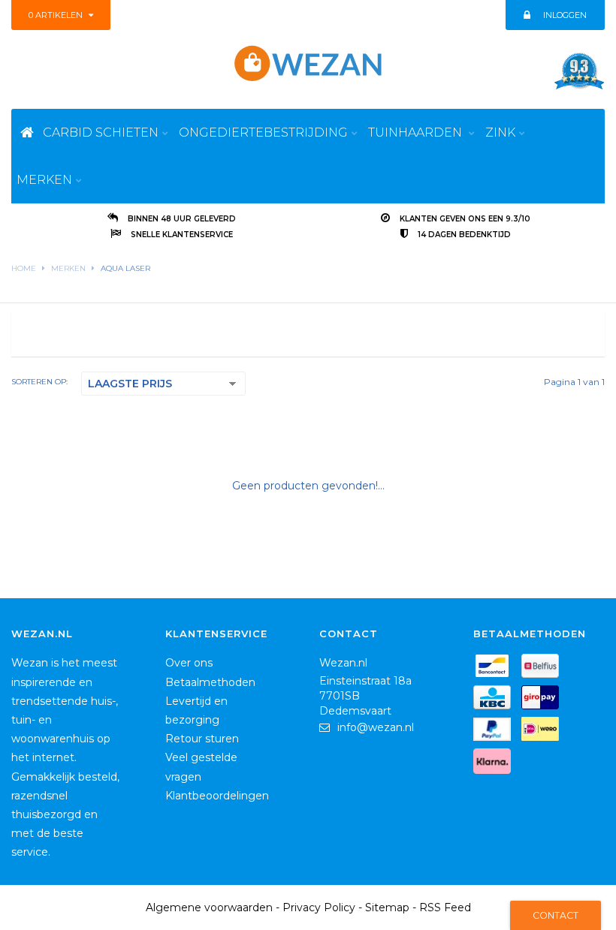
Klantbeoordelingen (217, 795)
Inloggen (565, 15)
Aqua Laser (125, 268)
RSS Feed (445, 907)
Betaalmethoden (210, 682)
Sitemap (387, 907)
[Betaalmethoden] (495, 669)
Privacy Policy (318, 907)
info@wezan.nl (375, 727)
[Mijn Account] (526, 15)
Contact (555, 915)
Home (23, 268)
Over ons (189, 663)
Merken (68, 268)
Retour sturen (202, 738)
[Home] (27, 132)
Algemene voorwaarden (209, 907)
